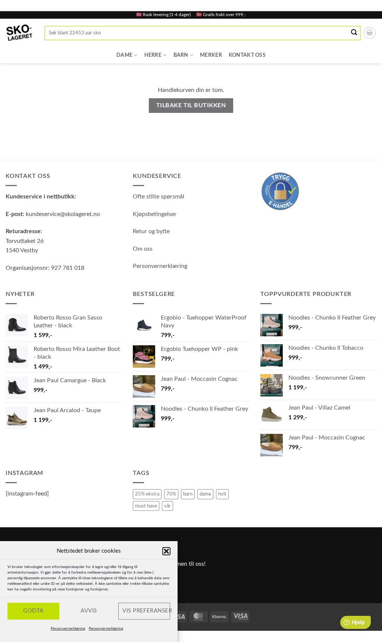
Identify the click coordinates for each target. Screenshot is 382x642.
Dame (124, 55)
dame (205, 494)
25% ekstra (147, 494)
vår (167, 506)
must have (146, 506)
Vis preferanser (146, 611)
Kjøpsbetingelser (154, 214)
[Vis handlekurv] (370, 33)
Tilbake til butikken (191, 105)
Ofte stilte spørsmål (158, 197)
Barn (180, 55)
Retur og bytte (151, 231)
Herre (153, 55)
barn (187, 494)
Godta (33, 611)
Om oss (143, 249)
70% (171, 494)
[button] (166, 551)
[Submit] (354, 33)
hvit (222, 494)
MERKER (211, 55)
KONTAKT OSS (247, 55)
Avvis (89, 611)
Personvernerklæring (68, 628)
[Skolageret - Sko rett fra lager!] (19, 32)
